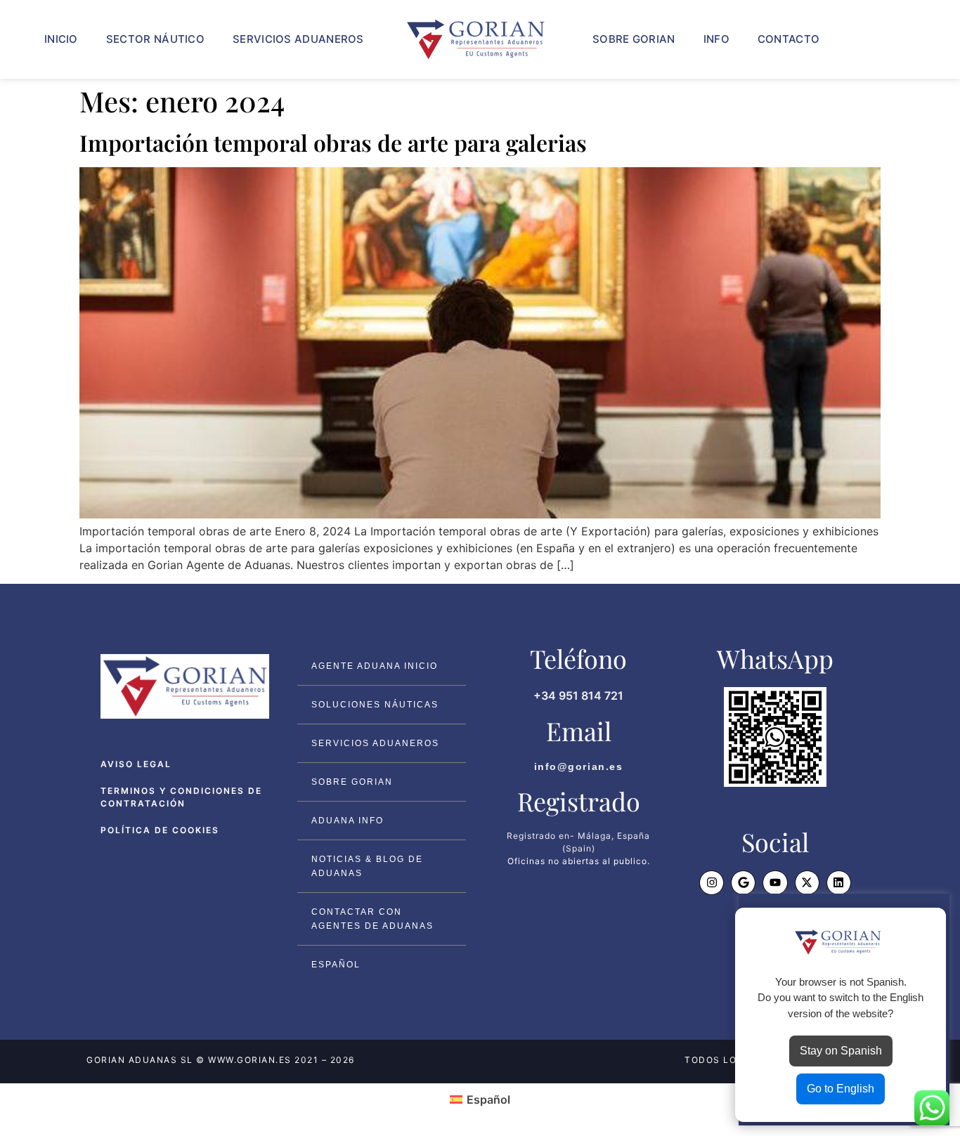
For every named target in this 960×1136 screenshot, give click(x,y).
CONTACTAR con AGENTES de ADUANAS (372, 919)
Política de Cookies (159, 830)
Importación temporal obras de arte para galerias (333, 142)
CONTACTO (788, 39)
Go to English (840, 1089)
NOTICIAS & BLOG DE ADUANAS (367, 866)
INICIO (61, 39)
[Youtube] (775, 882)
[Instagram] (711, 882)
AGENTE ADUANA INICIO (374, 666)
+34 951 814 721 (578, 695)
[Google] (743, 882)
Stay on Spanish (841, 1051)
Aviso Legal (135, 764)
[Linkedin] (838, 882)
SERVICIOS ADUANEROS (298, 39)
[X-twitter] (807, 882)
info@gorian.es (578, 766)
